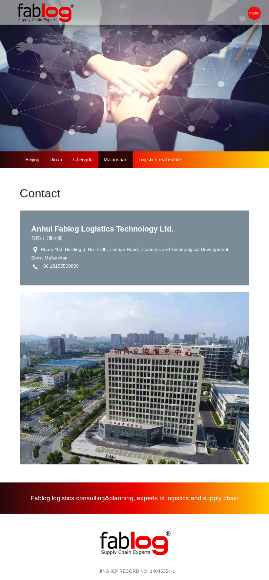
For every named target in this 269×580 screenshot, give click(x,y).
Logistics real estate (159, 159)
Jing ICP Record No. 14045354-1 (137, 571)
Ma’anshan (115, 159)
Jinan (56, 159)
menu (254, 13)
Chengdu (83, 159)
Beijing (32, 159)
